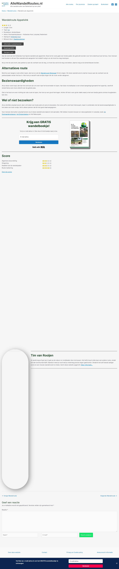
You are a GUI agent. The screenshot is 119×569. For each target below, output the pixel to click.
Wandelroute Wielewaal (48, 73)
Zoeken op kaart (93, 4)
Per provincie (80, 4)
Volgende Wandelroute (108, 496)
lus (9, 30)
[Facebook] (112, 4)
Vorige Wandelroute (9, 496)
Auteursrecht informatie (105, 552)
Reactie (5, 510)
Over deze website (14, 552)
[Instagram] (116, 4)
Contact (44, 552)
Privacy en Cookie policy (75, 552)
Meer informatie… (87, 365)
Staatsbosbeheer (19, 39)
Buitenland (104, 4)
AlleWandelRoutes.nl (26, 3)
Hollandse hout (16, 37)
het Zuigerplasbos (22, 114)
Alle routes (69, 4)
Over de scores (7, 172)
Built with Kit (39, 147)
